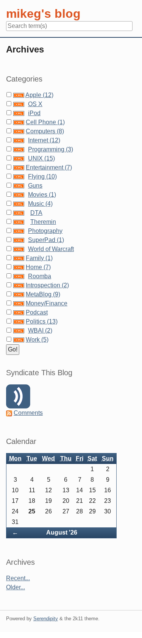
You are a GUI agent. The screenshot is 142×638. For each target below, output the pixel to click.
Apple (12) (39, 95)
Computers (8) (45, 131)
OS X (35, 104)
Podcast (37, 312)
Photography (45, 231)
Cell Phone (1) (45, 122)
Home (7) (38, 267)
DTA (36, 213)
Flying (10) (42, 176)
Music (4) (40, 203)
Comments (28, 413)
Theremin (43, 222)
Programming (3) (50, 149)
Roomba (39, 276)
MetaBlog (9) (43, 294)
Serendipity (45, 618)
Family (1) (39, 258)
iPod (34, 113)
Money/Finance (46, 303)
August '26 (61, 532)
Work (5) (37, 339)
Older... (15, 587)
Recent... (18, 578)
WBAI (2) (40, 330)
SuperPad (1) (46, 240)
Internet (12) (44, 140)
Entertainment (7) (49, 167)
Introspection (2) (47, 285)
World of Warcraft (51, 249)
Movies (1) (42, 194)
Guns (35, 185)
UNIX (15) (41, 158)
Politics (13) (42, 321)
